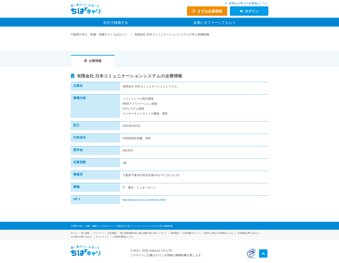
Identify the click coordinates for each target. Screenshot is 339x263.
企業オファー (214, 22)
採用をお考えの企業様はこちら (248, 3)
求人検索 (85, 233)
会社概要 (112, 233)
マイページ (98, 233)
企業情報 (95, 61)
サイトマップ (102, 237)
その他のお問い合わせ (81, 237)
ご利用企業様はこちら (122, 237)
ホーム (74, 233)
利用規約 (175, 233)
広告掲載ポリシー (191, 233)
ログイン (252, 11)
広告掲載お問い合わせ (247, 233)
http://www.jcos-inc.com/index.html (144, 199)
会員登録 (209, 11)
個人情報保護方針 (143, 233)
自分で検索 (115, 22)
